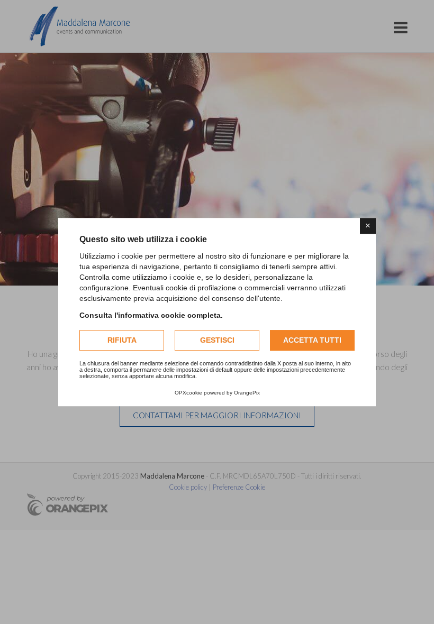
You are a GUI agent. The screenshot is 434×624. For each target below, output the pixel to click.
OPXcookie (188, 393)
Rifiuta (122, 340)
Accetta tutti (312, 340)
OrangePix (247, 393)
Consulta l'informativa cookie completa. (151, 315)
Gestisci (217, 340)
